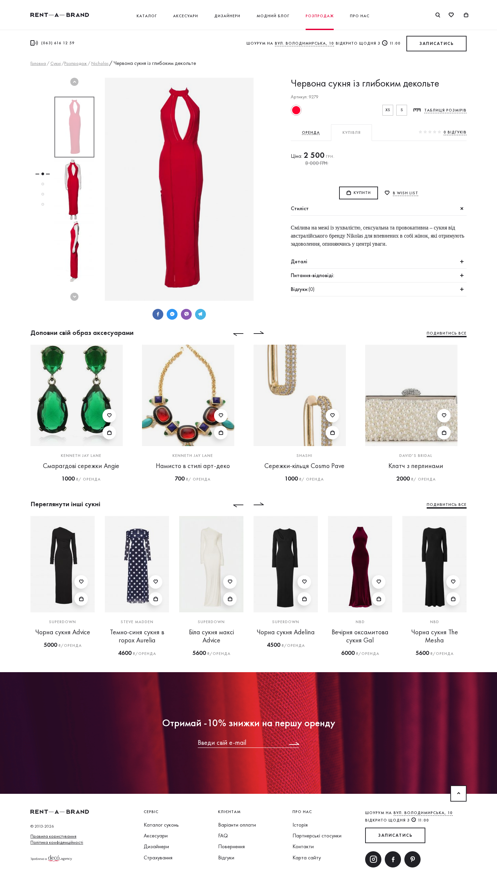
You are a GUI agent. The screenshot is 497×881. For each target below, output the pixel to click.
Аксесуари (185, 16)
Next (74, 297)
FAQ (223, 835)
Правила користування (53, 836)
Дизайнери (227, 16)
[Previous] (233, 333)
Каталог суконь (161, 824)
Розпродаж (320, 16)
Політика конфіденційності (56, 842)
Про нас (360, 16)
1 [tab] (43, 174)
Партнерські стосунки (316, 835)
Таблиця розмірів (445, 110)
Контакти (303, 846)
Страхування (158, 857)
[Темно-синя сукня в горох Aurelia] (137, 564)
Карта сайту (306, 857)
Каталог (147, 16)
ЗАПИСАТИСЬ (436, 43)
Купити (362, 192)
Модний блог (273, 16)
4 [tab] (43, 204)
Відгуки (226, 857)
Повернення (231, 846)
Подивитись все (447, 333)
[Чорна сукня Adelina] (286, 564)
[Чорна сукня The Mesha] (434, 564)
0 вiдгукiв (455, 132)
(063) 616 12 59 (58, 43)
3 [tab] (43, 194)
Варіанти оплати (237, 824)
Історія (300, 824)
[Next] (264, 333)
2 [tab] (43, 184)
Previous (74, 82)
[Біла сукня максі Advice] (211, 564)
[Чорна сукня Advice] (62, 564)
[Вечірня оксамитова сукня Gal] (360, 564)
